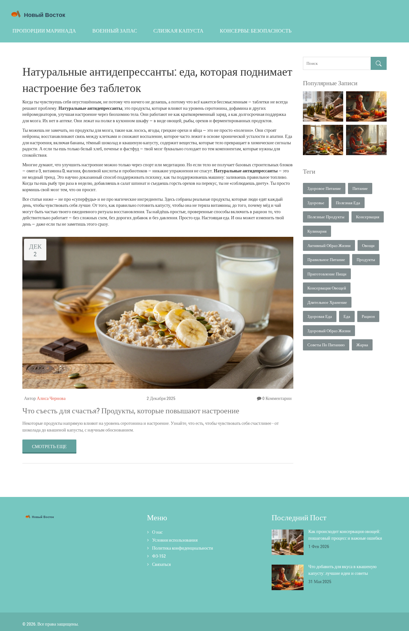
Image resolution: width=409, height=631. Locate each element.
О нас (157, 532)
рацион (368, 316)
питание (360, 188)
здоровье (315, 203)
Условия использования (174, 540)
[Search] (379, 63)
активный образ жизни (329, 245)
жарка (362, 345)
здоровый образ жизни (329, 331)
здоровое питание (324, 188)
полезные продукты (325, 217)
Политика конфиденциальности (182, 548)
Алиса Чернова (51, 398)
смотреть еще (49, 446)
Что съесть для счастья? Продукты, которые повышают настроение (130, 410)
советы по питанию (326, 345)
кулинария (317, 231)
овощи (368, 245)
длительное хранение (327, 302)
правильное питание (326, 259)
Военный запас (114, 30)
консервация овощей (326, 288)
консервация (367, 217)
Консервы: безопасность (255, 30)
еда (346, 316)
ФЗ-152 (159, 556)
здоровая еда (319, 316)
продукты (366, 259)
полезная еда (348, 203)
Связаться (161, 564)
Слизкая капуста (178, 30)
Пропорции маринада (44, 30)
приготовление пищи (326, 274)
